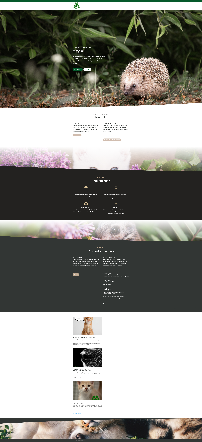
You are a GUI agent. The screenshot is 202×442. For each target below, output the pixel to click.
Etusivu (101, 5)
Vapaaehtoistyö (120, 5)
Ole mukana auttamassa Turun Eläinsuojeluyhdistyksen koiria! (82, 369)
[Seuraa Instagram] (101, 431)
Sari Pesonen (75, 339)
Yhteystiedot (127, 5)
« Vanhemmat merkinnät (77, 413)
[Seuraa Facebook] (96, 431)
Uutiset (84, 339)
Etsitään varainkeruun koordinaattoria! (84, 337)
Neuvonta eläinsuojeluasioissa (112, 139)
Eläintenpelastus (116, 192)
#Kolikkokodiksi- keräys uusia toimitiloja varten (87, 402)
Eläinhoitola (106, 5)
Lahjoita (115, 5)
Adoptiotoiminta (86, 207)
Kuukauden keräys (86, 372)
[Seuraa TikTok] (106, 431)
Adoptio (110, 5)
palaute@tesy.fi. (111, 293)
